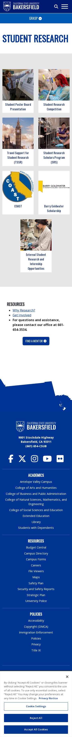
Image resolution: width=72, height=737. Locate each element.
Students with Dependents (36, 528)
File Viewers (36, 571)
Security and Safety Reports (36, 589)
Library (36, 522)
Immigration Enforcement (36, 632)
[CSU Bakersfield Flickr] (60, 460)
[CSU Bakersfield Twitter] (22, 460)
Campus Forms (36, 559)
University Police (36, 601)
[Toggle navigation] (64, 6)
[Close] (67, 676)
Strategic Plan (36, 595)
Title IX (36, 650)
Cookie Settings (36, 706)
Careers (36, 565)
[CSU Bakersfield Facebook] (11, 460)
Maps (36, 577)
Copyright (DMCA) (36, 626)
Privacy (36, 644)
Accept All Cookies (36, 729)
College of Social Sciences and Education (36, 510)
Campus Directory (36, 553)
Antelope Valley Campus (36, 482)
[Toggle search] (56, 7)
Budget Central (36, 547)
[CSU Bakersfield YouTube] (47, 460)
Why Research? (24, 310)
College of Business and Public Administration (36, 494)
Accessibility (36, 620)
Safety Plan (36, 583)
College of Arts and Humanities (36, 488)
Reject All (36, 718)
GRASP (33, 18)
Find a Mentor (34, 341)
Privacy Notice (48, 698)
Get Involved (22, 315)
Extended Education (36, 516)
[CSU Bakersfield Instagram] (34, 460)
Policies (36, 638)
